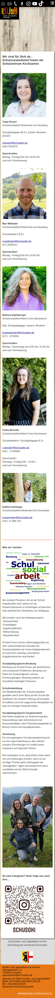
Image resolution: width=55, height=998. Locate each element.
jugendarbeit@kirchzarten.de (17, 975)
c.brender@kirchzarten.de (15, 447)
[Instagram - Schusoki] (27, 908)
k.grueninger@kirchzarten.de (17, 517)
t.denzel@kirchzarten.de (15, 143)
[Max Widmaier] (27, 193)
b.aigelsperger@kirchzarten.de (18, 332)
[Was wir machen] (27, 573)
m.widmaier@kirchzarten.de (16, 241)
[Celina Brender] (27, 391)
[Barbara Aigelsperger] (27, 288)
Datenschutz (43, 993)
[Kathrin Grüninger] (27, 487)
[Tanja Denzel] (27, 95)
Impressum (25, 993)
